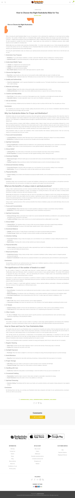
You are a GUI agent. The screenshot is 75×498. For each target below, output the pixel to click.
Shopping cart (37, 461)
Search (12, 453)
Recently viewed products (37, 456)
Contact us (12, 451)
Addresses (37, 453)
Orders (37, 451)
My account (37, 448)
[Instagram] (40, 479)
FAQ (63, 450)
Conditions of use (12, 466)
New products (12, 461)
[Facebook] (35, 479)
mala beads (53, 399)
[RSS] (43, 479)
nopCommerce (40, 493)
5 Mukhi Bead (43, 39)
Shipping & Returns (62, 455)
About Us (12, 463)
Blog (12, 458)
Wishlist (37, 463)
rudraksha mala (25, 399)
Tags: (20, 399)
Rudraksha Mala (22, 36)
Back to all (38, 9)
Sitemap (13, 448)
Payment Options (62, 452)
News (12, 456)
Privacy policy (12, 468)
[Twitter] (32, 479)
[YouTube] (37, 479)
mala (31, 399)
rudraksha (46, 399)
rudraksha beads (38, 399)
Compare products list (37, 458)
